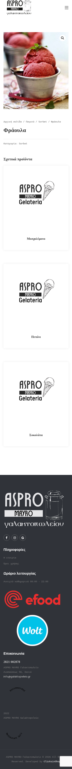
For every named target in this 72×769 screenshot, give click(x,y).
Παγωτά (30, 121)
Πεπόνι (36, 337)
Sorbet (42, 121)
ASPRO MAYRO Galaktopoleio (20, 718)
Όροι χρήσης (11, 563)
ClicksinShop (52, 761)
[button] (62, 38)
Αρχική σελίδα (12, 121)
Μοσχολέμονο (36, 238)
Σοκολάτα (36, 435)
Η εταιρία (9, 557)
